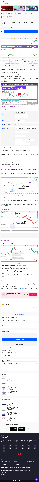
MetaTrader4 (7, 27)
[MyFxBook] (29, 448)
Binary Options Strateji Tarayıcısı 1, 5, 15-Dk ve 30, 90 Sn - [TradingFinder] (12, 408)
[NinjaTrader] (35, 448)
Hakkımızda (3, 455)
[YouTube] (23, 445)
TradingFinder (3, 13)
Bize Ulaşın (16, 455)
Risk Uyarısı (3, 473)
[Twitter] (16, 445)
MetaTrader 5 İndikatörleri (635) (19, 339)
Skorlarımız (29, 459)
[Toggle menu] (36, 479)
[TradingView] (4, 445)
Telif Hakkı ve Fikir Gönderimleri (6, 475)
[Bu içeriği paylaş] (2, 31)
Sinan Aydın (4, 17)
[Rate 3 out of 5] (34, 307)
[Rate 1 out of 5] (32, 307)
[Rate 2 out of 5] (33, 307)
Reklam (2, 459)
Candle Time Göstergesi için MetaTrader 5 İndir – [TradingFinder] (12, 378)
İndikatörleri (10, 13)
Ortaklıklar (16, 459)
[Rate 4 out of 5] (35, 307)
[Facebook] (16, 448)
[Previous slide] (1, 8)
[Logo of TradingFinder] (4, 1)
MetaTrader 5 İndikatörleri (17, 13)
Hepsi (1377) (19, 334)
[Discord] (4, 448)
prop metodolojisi (30, 455)
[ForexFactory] (23, 448)
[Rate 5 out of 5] (36, 307)
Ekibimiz (2, 457)
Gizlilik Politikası (4, 472)
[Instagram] (10, 448)
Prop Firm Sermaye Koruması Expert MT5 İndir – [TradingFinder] (12, 392)
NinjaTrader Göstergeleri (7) (19, 344)
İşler (14, 457)
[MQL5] (10, 445)
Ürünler (7, 13)
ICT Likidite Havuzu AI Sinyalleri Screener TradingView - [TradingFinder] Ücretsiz (12, 403)
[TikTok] (29, 445)
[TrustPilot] (4, 451)
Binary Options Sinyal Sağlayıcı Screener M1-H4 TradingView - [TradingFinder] (12, 413)
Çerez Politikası (3, 474)
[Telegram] (35, 445)
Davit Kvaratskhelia (11, 17)
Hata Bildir (28, 457)
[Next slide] (37, 8)
